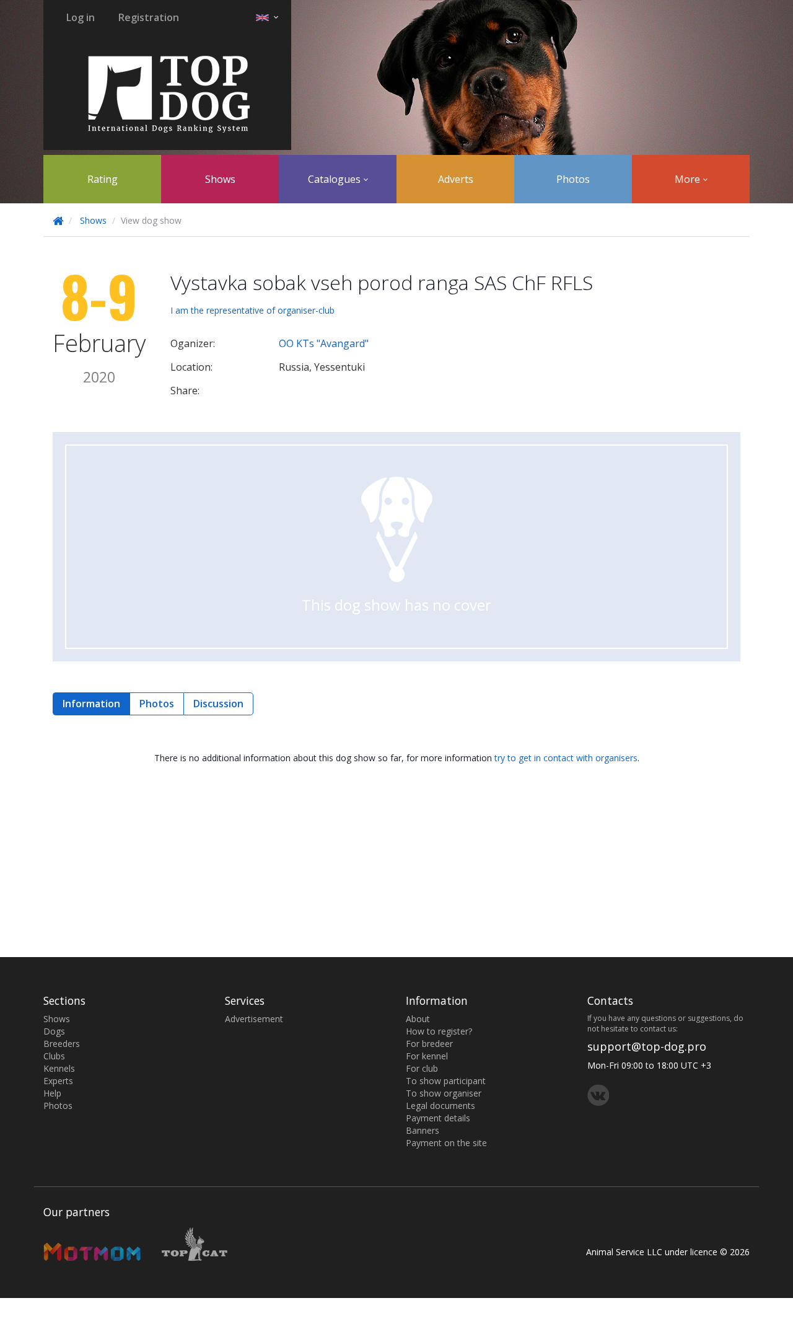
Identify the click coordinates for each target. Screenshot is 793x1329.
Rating (102, 179)
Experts (58, 1081)
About (418, 1019)
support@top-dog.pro (646, 1046)
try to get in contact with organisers (565, 758)
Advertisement (254, 1019)
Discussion (218, 703)
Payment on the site (446, 1143)
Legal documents (440, 1105)
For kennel (427, 1056)
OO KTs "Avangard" (324, 343)
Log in (80, 17)
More (689, 179)
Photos (573, 179)
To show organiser (443, 1093)
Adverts (455, 179)
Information (91, 703)
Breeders (61, 1043)
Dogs (54, 1031)
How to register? (439, 1031)
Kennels (59, 1068)
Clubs (54, 1056)
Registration (148, 17)
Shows (220, 179)
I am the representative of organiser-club (252, 310)
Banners (422, 1130)
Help (52, 1093)
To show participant (446, 1081)
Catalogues (335, 179)
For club (422, 1068)
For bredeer (429, 1043)
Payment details (438, 1118)
